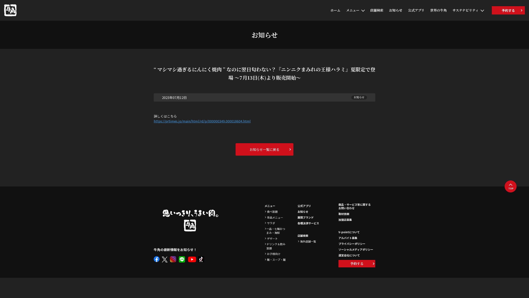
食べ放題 (272, 212)
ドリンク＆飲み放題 (276, 246)
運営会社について (349, 255)
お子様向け (273, 254)
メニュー (352, 10)
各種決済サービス (308, 223)
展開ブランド (306, 217)
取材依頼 (343, 214)
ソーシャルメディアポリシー (355, 249)
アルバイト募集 (347, 238)
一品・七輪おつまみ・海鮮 (275, 231)
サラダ (271, 223)
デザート (272, 238)
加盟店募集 (345, 220)
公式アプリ (416, 10)
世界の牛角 (438, 10)
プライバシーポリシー (351, 244)
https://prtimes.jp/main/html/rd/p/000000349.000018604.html (202, 121)
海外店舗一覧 (308, 241)
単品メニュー (275, 217)
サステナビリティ (466, 10)
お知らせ (395, 10)
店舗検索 (376, 10)
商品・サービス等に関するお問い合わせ (354, 206)
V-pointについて (349, 232)
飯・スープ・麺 (276, 260)
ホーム (335, 10)
